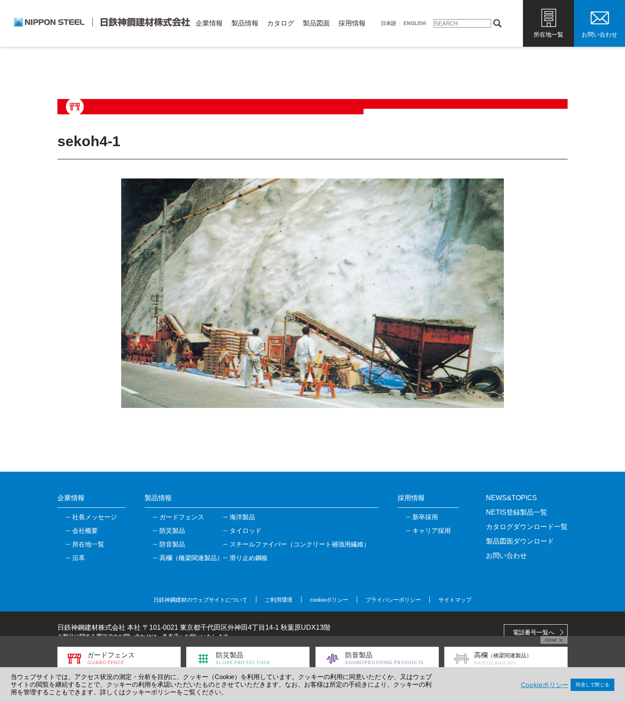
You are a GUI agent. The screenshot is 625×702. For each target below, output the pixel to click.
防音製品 (172, 544)
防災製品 (172, 530)
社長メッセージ (94, 517)
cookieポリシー (329, 600)
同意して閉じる (592, 685)
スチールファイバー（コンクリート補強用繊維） (300, 544)
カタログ (280, 23)
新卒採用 (425, 517)
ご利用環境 (279, 600)
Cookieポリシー (545, 685)
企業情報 (209, 23)
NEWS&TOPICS (511, 497)
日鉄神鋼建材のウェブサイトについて (200, 600)
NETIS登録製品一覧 (516, 512)
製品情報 (245, 23)
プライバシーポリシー (393, 600)
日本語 (388, 23)
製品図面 (316, 23)
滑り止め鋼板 (249, 557)
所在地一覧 (548, 34)
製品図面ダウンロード (520, 541)
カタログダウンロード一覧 (527, 526)
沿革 (78, 557)
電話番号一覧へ (533, 632)
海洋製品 (242, 517)
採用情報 (352, 23)
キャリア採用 (431, 530)
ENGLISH (414, 23)
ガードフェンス (181, 517)
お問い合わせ (599, 34)
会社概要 (85, 530)
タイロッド (245, 530)
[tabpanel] (312, 293)
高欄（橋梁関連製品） (191, 557)
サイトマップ (455, 600)
